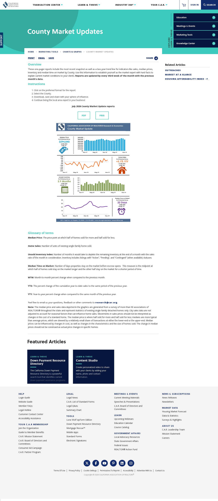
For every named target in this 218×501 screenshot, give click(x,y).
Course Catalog (121, 427)
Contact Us (159, 470)
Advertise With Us (144, 470)
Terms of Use (59, 470)
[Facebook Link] (96, 463)
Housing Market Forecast (174, 411)
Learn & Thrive (88, 4)
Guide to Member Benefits (31, 432)
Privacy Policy (74, 470)
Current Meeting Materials (126, 397)
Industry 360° (124, 4)
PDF (84, 115)
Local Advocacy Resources (127, 437)
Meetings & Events (185, 26)
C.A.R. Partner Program (30, 452)
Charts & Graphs (72, 51)
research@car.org (106, 302)
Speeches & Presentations (127, 401)
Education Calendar (123, 423)
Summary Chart (73, 410)
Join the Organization (29, 428)
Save (51, 58)
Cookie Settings (90, 470)
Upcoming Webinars (123, 418)
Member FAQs (25, 405)
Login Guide (24, 397)
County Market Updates (99, 51)
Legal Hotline (25, 410)
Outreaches (173, 70)
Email (41, 58)
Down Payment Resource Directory (83, 424)
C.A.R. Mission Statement (31, 436)
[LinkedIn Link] (122, 463)
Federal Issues (121, 445)
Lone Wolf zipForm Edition (79, 419)
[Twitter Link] (87, 463)
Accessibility (128, 470)
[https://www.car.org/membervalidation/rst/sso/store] (184, 5)
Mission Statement (171, 433)
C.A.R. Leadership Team (173, 429)
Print (31, 58)
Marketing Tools (184, 34)
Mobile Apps (72, 432)
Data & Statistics (170, 415)
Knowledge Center (185, 43)
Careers (166, 437)
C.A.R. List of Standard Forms (80, 401)
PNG (102, 115)
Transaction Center (46, 4)
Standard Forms (74, 436)
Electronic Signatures (76, 440)
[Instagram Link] (131, 463)
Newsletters (168, 401)
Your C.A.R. (158, 4)
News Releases (169, 397)
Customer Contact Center (31, 414)
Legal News (72, 397)
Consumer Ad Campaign (30, 448)
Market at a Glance (178, 74)
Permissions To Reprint (110, 470)
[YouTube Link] (104, 463)
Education (181, 17)
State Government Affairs (126, 441)
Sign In (195, 5)
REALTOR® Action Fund (125, 449)
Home (31, 51)
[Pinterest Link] (113, 463)
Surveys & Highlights (172, 419)
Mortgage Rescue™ (75, 428)
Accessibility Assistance (30, 418)
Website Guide (25, 401)
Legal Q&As (72, 405)
